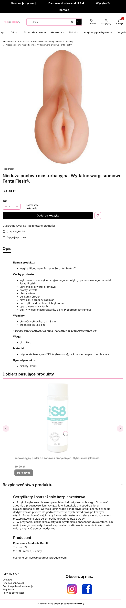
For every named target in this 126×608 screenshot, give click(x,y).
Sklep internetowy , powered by (59, 603)
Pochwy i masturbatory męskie (47, 41)
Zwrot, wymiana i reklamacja (18, 586)
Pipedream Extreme (76, 309)
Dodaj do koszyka (48, 215)
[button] (79, 22)
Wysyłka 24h (104, 3)
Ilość (5, 200)
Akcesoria (24, 41)
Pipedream (8, 168)
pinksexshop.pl (9, 41)
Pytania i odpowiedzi (14, 582)
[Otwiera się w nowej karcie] (72, 589)
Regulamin (8, 589)
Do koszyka (23, 472)
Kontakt (64, 9)
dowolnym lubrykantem (49, 303)
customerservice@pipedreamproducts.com (40, 557)
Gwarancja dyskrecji (23, 3)
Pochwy (69, 41)
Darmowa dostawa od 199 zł (66, 3)
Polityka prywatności (14, 592)
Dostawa (7, 579)
